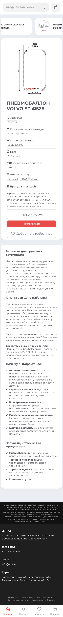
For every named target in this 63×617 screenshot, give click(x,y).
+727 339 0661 (28, 352)
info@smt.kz (9, 564)
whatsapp (32, 348)
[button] (31, 233)
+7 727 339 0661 (11, 551)
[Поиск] (41, 7)
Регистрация (31, 223)
